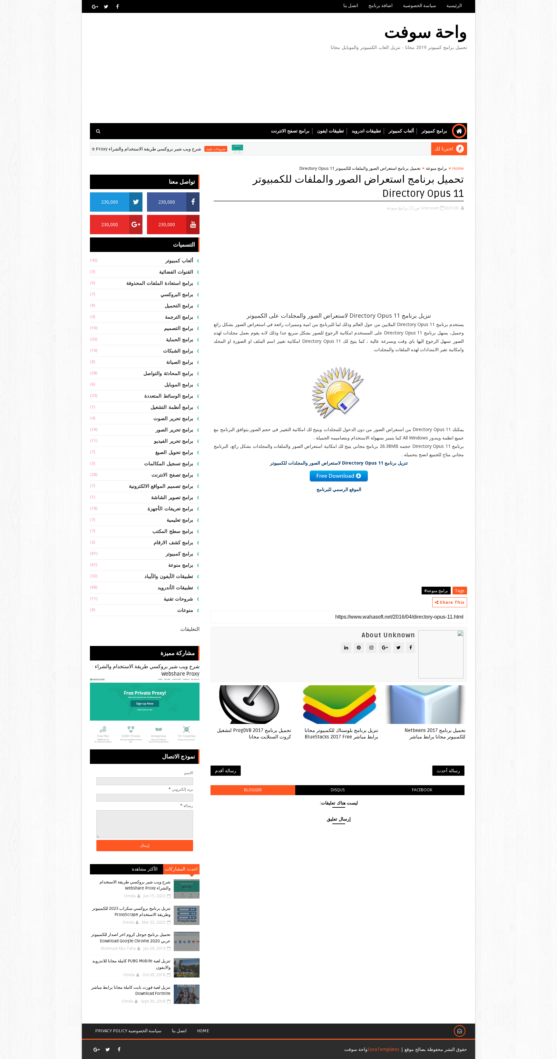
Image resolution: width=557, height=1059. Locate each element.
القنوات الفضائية (176, 272)
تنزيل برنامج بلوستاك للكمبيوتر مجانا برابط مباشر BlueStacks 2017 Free (341, 733)
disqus (338, 790)
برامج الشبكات (178, 351)
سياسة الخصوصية (419, 5)
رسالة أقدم (225, 770)
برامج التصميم (178, 328)
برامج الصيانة (179, 362)
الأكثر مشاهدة (145, 869)
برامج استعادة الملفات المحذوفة (159, 283)
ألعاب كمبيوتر (401, 131)
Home (458, 168)
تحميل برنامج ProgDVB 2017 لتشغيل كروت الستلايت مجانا (254, 733)
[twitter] (106, 6)
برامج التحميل (179, 306)
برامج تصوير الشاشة (172, 497)
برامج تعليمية (180, 520)
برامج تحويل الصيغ (174, 452)
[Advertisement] (207, 68)
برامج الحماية (179, 339)
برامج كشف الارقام (173, 542)
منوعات (185, 610)
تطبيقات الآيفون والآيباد (168, 576)
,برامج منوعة (397, 208)
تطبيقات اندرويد (366, 131)
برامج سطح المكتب (172, 531)
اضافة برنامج (380, 5)
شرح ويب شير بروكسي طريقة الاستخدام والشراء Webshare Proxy (167, 149)
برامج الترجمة (179, 317)
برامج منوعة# (436, 590)
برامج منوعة (436, 168)
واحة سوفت (425, 32)
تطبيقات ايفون (330, 131)
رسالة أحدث (448, 770)
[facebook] (117, 6)
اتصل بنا (350, 5)
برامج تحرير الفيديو (173, 441)
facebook (422, 790)
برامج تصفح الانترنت (290, 131)
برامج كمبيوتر (434, 131)
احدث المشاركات (181, 869)
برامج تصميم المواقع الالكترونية (161, 486)
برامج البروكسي (177, 294)
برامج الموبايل (178, 385)
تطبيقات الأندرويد (175, 588)
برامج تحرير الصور (174, 430)
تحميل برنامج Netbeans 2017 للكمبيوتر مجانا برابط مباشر (435, 733)
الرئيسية (454, 5)
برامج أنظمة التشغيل (172, 407)
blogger (253, 790)
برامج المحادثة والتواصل (168, 373)
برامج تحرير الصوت (173, 418)
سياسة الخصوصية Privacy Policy (128, 1031)
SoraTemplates (383, 1049)
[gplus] (95, 6)
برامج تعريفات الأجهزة (170, 509)
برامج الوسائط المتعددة (168, 396)
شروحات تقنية (245, 149)
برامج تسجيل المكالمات (168, 464)
